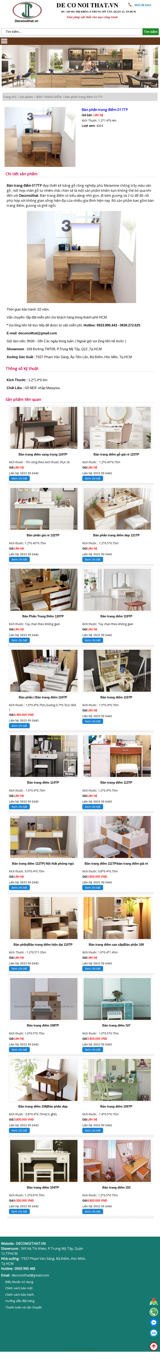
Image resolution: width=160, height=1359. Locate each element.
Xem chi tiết (19, 478)
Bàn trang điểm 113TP (116, 782)
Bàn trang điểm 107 (116, 1025)
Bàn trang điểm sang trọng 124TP (43, 454)
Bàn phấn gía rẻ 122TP (43, 535)
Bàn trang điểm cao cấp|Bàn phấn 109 (116, 944)
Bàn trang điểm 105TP (116, 1106)
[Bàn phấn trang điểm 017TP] (43, 137)
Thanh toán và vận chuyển (23, 1307)
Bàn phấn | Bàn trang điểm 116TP (43, 697)
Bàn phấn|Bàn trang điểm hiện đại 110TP (43, 944)
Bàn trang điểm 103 (116, 1187)
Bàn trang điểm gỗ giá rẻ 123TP (116, 454)
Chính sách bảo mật (19, 1288)
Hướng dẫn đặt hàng (20, 1301)
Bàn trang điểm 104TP (43, 1187)
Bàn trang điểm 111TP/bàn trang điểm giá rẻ (116, 863)
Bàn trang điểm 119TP (116, 616)
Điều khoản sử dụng (19, 1282)
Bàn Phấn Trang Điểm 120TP (43, 616)
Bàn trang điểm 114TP (43, 782)
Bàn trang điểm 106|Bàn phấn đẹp (43, 1106)
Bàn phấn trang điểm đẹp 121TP (116, 535)
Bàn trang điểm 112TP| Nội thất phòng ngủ (43, 863)
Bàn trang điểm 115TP (116, 697)
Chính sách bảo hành (19, 1294)
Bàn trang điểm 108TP (43, 1025)
